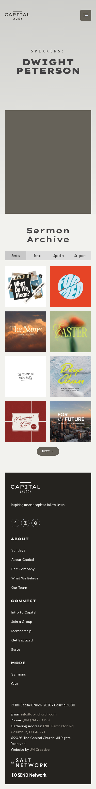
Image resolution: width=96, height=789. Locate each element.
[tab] (16, 255)
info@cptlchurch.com (39, 714)
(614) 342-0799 (36, 720)
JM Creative (40, 749)
